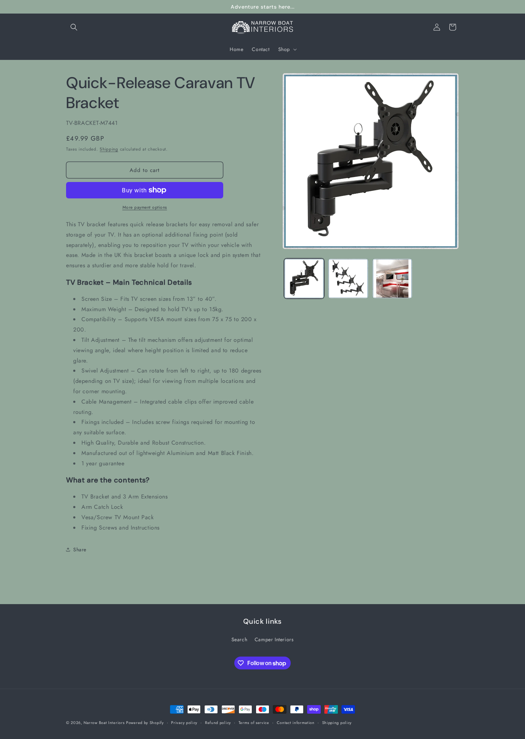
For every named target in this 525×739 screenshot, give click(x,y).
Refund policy (218, 722)
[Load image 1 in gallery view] (304, 278)
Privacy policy (184, 722)
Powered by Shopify (145, 722)
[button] (74, 27)
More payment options (144, 207)
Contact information (296, 722)
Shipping (109, 149)
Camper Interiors (274, 639)
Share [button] (79, 549)
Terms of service (254, 722)
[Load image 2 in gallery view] (348, 278)
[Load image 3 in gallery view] (392, 278)
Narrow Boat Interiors (104, 722)
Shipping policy (337, 722)
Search (239, 639)
